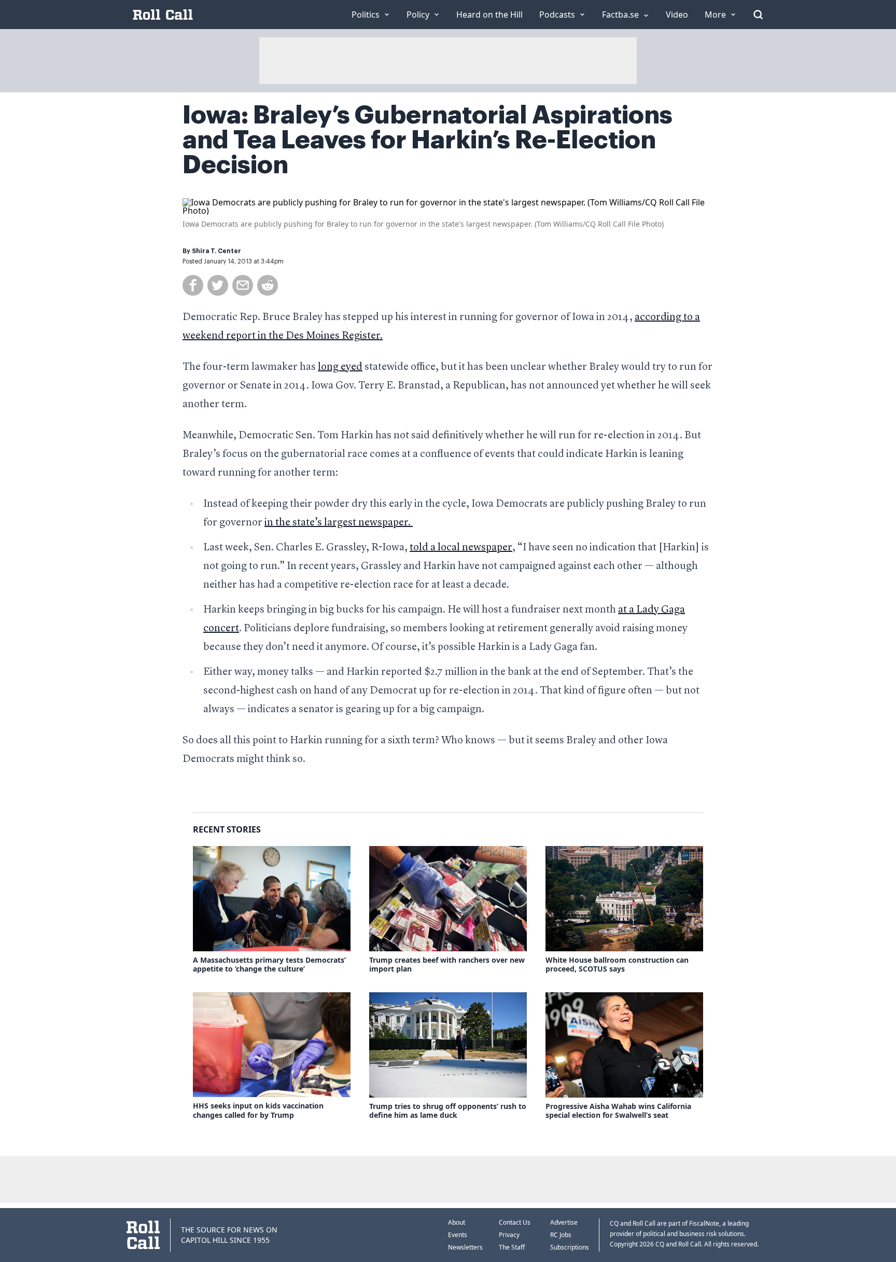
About (456, 1222)
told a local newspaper (461, 548)
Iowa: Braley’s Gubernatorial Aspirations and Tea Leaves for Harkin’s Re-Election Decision (428, 140)
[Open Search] (758, 14)
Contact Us (514, 1222)
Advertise (564, 1222)
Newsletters (465, 1247)
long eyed (340, 367)
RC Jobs (560, 1234)
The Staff (512, 1247)
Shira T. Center (216, 251)
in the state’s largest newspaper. (338, 523)
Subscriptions (569, 1247)
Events (457, 1234)
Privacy (509, 1234)
